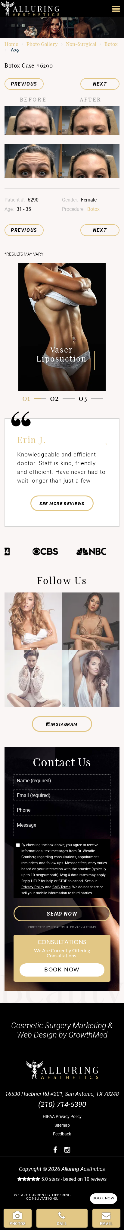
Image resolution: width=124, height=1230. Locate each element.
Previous (24, 83)
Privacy (76, 927)
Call (62, 1223)
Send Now (62, 913)
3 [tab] (85, 398)
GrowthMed (87, 1034)
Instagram (64, 724)
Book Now (62, 970)
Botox (111, 44)
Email (106, 1223)
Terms (90, 927)
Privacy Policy (32, 886)
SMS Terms (61, 886)
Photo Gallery (42, 44)
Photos (18, 1223)
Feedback (62, 1134)
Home (11, 44)
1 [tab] (28, 398)
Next (100, 83)
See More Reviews (61, 503)
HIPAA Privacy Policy (62, 1116)
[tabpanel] (62, 327)
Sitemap (62, 1125)
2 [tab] (57, 398)
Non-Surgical (81, 44)
